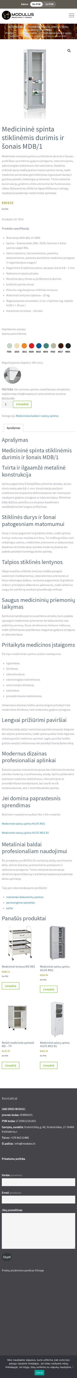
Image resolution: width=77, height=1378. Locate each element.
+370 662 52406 (19, 1137)
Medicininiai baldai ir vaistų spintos (37, 416)
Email (11, 1192)
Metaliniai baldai (28, 33)
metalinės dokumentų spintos (25, 897)
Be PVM (36, 4)
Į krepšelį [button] (10, 986)
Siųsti (7, 1257)
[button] (69, 50)
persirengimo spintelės (20, 902)
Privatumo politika (13, 1159)
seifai (9, 908)
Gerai (39, 1372)
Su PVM (49, 4)
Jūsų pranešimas (12, 1210)
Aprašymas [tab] (13, 428)
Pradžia (9, 33)
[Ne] (72, 1367)
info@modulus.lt (25, 1143)
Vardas (12, 1175)
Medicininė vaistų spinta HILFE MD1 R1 (25, 832)
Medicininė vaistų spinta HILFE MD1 (23, 823)
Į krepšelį (22, 404)
